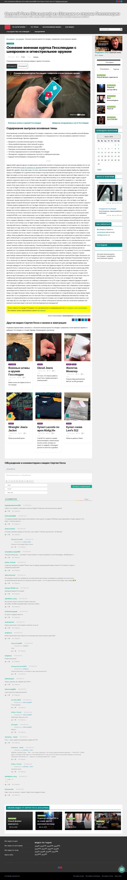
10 (99, 152)
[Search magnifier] (121, 29)
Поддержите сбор (101, 52)
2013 (36, 854)
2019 (55, 849)
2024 (48, 846)
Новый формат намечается (107, 77)
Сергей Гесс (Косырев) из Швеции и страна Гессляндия (62, 13)
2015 (47, 852)
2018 (36, 852)
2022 (36, 849)
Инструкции (41, 310)
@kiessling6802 (27, 702)
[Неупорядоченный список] (19, 481)
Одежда (35, 57)
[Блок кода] (25, 481)
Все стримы (99, 55)
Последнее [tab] (109, 62)
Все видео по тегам (12, 850)
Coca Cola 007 (112, 119)
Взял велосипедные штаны (112, 100)
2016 (42, 852)
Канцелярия (40, 32)
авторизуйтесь (10, 469)
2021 (43, 849)
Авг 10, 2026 (102, 827)
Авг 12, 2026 (72, 827)
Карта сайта (9, 855)
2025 (42, 846)
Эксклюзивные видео (51, 27)
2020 (49, 849)
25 (24, 57)
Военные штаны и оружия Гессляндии (19, 371)
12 (105, 152)
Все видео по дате (11, 841)
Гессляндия (20, 39)
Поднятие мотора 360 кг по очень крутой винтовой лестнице (48, 821)
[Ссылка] (27, 481)
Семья (74, 364)
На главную (11, 39)
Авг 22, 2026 (13, 827)
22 (115, 156)
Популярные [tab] (104, 69)
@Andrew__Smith (28, 750)
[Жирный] (6, 481)
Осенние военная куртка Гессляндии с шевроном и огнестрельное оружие (106, 256)
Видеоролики (101, 75)
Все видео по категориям (14, 845)
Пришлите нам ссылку (61, 1)
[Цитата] (22, 481)
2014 (53, 852)
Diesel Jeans (45, 367)
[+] (32, 481)
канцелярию (101, 232)
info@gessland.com (103, 235)
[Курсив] (9, 481)
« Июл (99, 169)
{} (29, 481)
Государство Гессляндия (18, 32)
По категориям (19, 27)
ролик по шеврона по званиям (30, 167)
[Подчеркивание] (12, 481)
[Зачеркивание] (14, 481)
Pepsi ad (110, 109)
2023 (55, 846)
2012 (43, 854)
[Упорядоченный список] (17, 481)
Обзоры (40, 364)
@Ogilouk (25, 646)
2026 (36, 846)
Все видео (69, 27)
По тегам (34, 27)
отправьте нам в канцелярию (77, 308)
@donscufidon (27, 542)
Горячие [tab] (116, 69)
